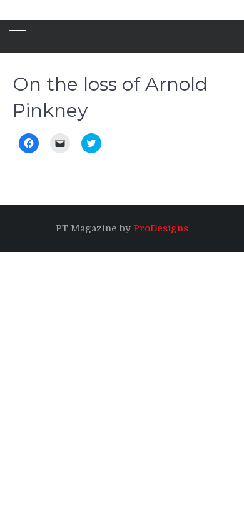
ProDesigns (160, 228)
